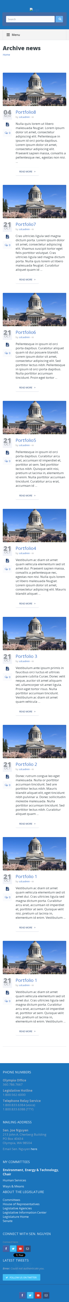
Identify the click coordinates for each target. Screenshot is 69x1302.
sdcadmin (24, 117)
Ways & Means (13, 1186)
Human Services (14, 1180)
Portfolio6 (26, 332)
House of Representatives (21, 1204)
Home (6, 54)
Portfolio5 (26, 440)
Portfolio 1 (26, 876)
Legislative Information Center (25, 1212)
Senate (8, 1221)
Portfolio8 (26, 112)
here (34, 1149)
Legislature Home (16, 1217)
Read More (26, 171)
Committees (11, 1200)
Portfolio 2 (26, 764)
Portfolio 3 (26, 656)
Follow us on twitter (23, 1277)
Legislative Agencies (17, 1208)
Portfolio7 (26, 224)
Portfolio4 (26, 548)
